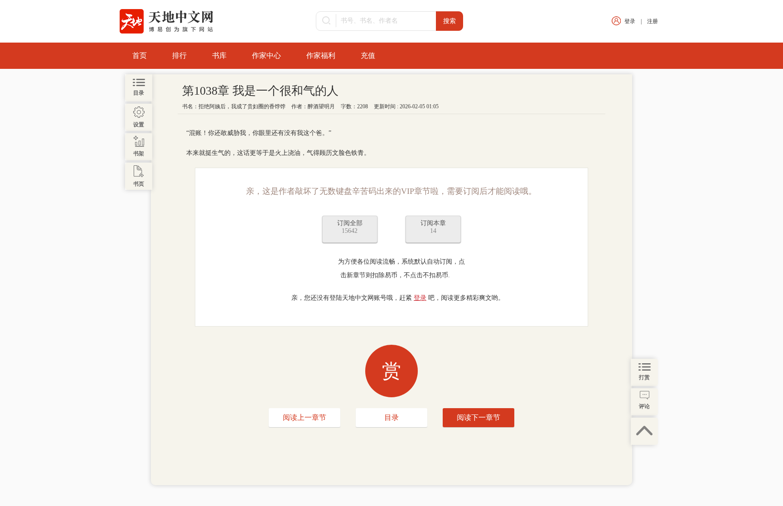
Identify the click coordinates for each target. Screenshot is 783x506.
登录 (629, 21)
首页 (139, 55)
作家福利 (320, 55)
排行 (179, 55)
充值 (368, 55)
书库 (219, 55)
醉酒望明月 (321, 106)
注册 (652, 21)
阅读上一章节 (304, 417)
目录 (391, 417)
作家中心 (266, 55)
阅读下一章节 (478, 417)
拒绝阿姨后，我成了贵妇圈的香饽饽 (241, 106)
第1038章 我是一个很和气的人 (260, 90)
